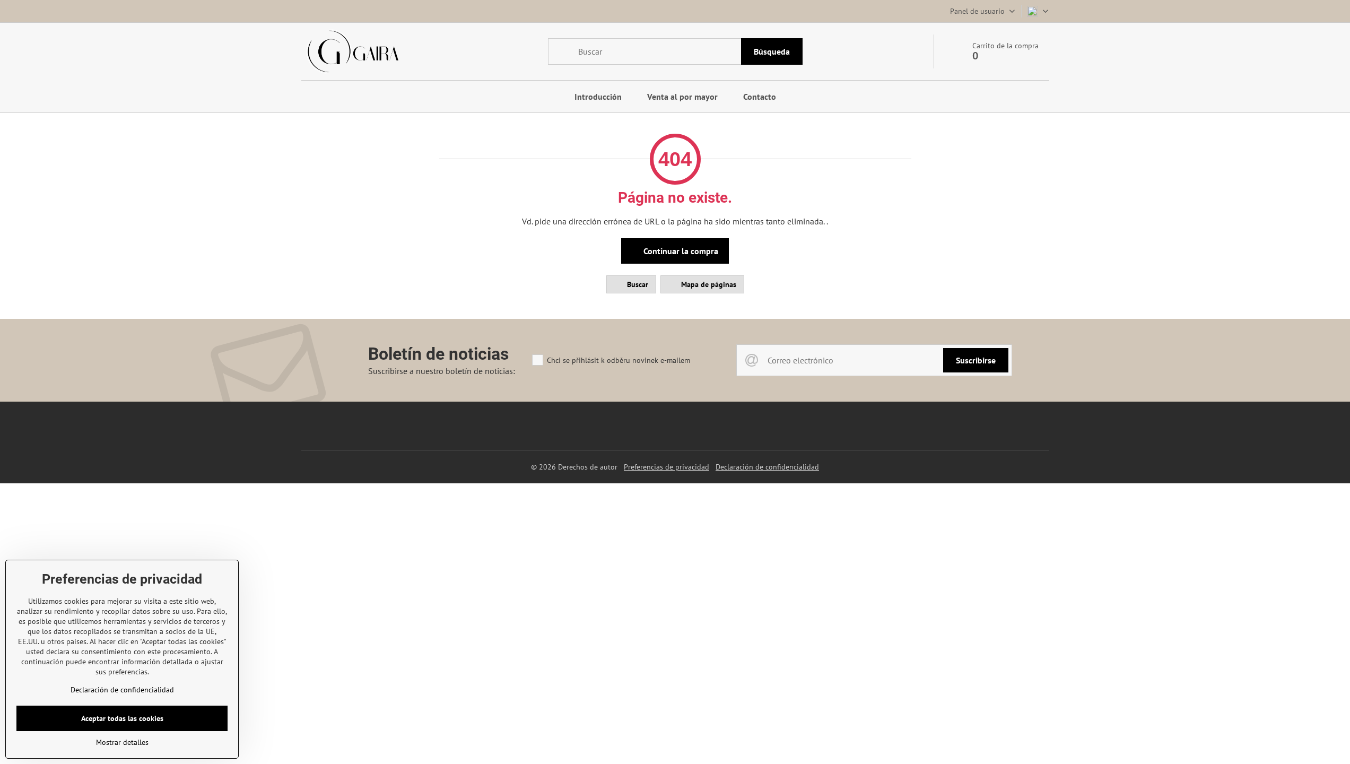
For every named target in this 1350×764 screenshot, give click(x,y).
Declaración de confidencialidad (767, 467)
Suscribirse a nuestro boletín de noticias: (441, 371)
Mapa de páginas (707, 284)
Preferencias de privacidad (666, 467)
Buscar (636, 284)
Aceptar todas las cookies (122, 718)
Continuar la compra (679, 251)
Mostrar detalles (122, 742)
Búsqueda (772, 51)
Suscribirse (976, 360)
